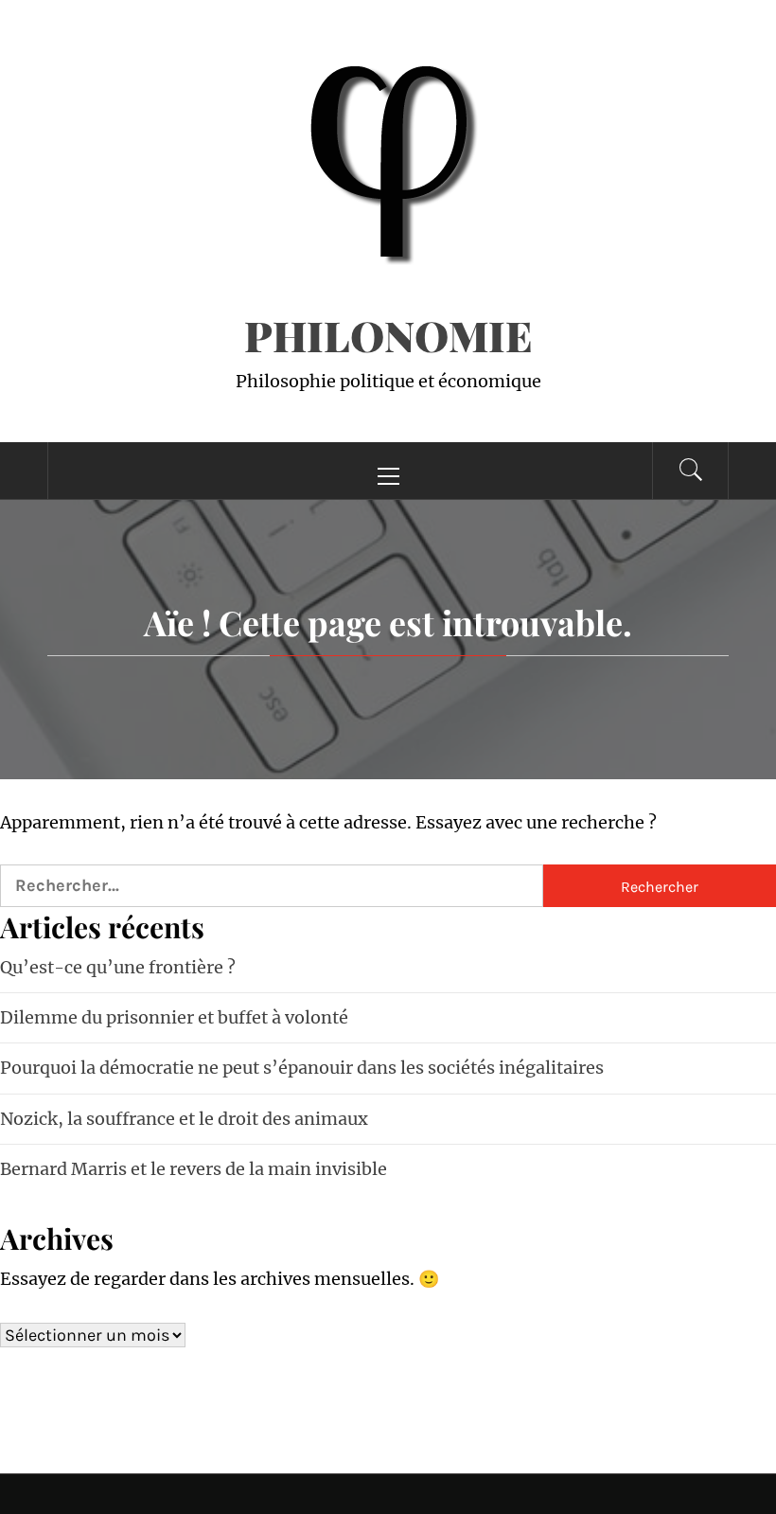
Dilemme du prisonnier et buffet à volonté (174, 1017)
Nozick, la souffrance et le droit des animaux (184, 1119)
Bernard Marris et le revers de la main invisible (193, 1169)
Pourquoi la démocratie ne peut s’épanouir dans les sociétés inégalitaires (302, 1067)
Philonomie (388, 335)
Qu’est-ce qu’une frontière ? (118, 967)
